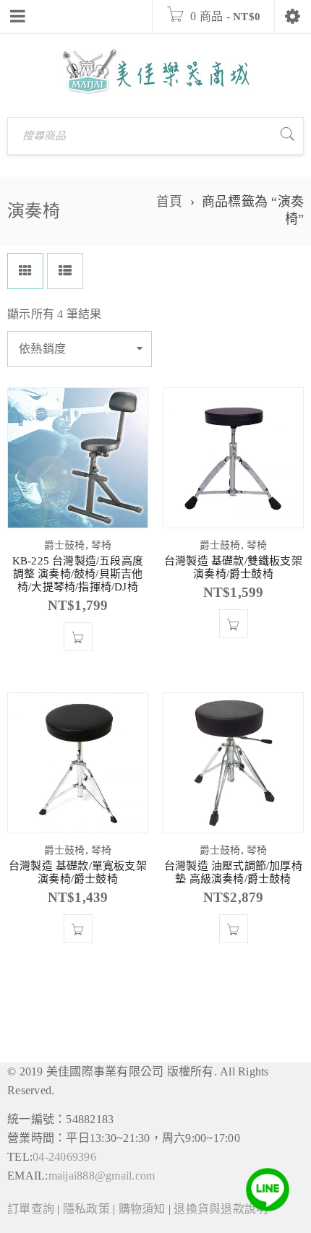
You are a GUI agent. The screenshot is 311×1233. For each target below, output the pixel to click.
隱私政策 (86, 1209)
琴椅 (101, 545)
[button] (78, 636)
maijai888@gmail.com (102, 1175)
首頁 (169, 201)
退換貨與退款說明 (221, 1209)
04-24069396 (64, 1157)
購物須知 (142, 1209)
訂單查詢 (30, 1209)
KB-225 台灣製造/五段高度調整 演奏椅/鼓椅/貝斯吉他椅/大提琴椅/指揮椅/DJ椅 (77, 574)
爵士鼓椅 (64, 545)
